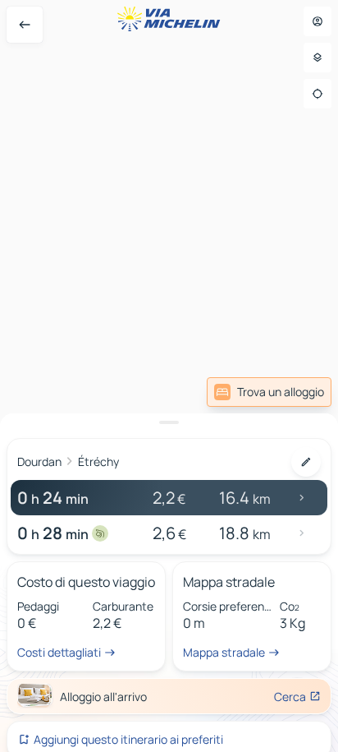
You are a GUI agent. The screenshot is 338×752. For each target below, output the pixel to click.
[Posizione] (317, 93)
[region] (169, 376)
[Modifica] (306, 462)
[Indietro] (25, 25)
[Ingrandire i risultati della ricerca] (169, 422)
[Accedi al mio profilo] (317, 21)
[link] (269, 392)
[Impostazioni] (317, 57)
